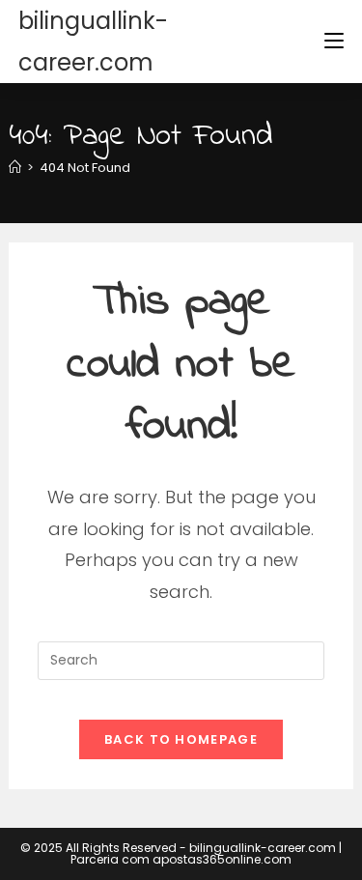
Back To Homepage (181, 739)
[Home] (15, 167)
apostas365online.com (222, 859)
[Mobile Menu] (334, 41)
